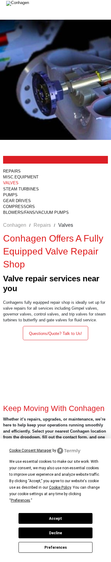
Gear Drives (17, 200)
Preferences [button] (20, 500)
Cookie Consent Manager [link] (30, 450)
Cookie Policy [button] (60, 487)
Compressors (19, 206)
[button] (55, 333)
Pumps (10, 195)
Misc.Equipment (21, 177)
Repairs (12, 171)
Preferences (55, 547)
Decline (55, 533)
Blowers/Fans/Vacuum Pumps (36, 212)
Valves (10, 183)
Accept (55, 518)
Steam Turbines (21, 189)
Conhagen (14, 225)
